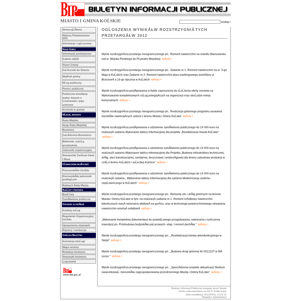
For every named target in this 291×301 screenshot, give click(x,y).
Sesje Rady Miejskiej (75, 125)
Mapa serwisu (71, 247)
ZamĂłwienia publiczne (76, 199)
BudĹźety (68, 194)
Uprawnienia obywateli (76, 225)
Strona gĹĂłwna (72, 29)
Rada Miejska (70, 120)
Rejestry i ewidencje (74, 230)
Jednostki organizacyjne (77, 150)
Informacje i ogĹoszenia (77, 43)
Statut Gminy (70, 64)
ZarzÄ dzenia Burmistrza (77, 135)
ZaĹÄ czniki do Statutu (76, 70)
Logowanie (69, 261)
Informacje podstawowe (77, 53)
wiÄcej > (167, 58)
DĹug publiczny (72, 82)
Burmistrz (68, 129)
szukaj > (226, 21)
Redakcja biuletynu (74, 252)
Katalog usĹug (71, 210)
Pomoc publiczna (73, 88)
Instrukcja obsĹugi (74, 241)
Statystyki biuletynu (74, 256)
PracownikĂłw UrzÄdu (76, 170)
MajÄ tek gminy (71, 76)
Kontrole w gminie (74, 109)
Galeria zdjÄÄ (71, 59)
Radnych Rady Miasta (75, 185)
